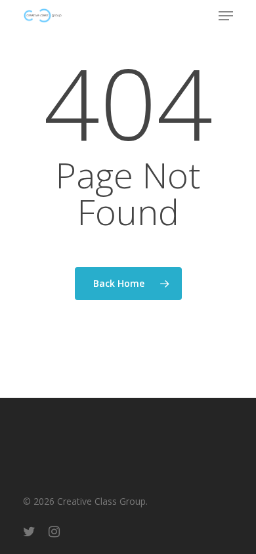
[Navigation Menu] (226, 15)
